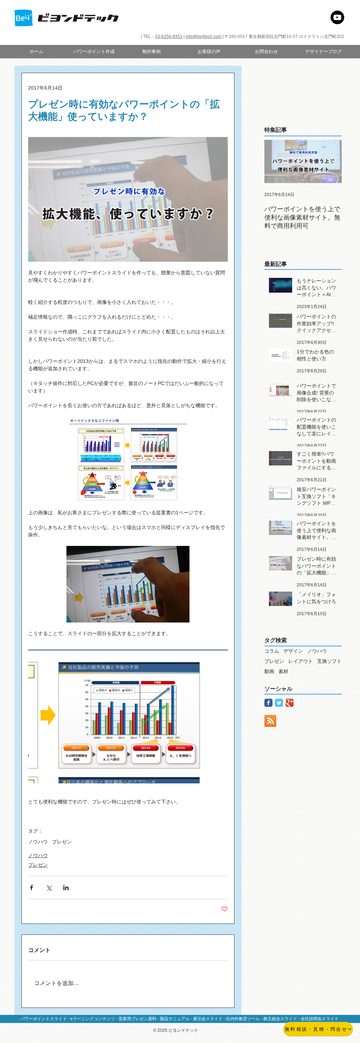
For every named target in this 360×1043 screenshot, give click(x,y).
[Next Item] (330, 161)
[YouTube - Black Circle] (337, 17)
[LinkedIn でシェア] (66, 887)
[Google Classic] (289, 703)
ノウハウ (38, 842)
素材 (283, 671)
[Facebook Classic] (268, 703)
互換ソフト (329, 661)
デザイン (293, 651)
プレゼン (62, 842)
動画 (269, 671)
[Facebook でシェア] (31, 887)
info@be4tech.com (203, 36)
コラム (271, 651)
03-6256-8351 (168, 36)
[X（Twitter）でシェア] (48, 887)
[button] (151, 51)
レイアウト (300, 661)
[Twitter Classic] (279, 703)
